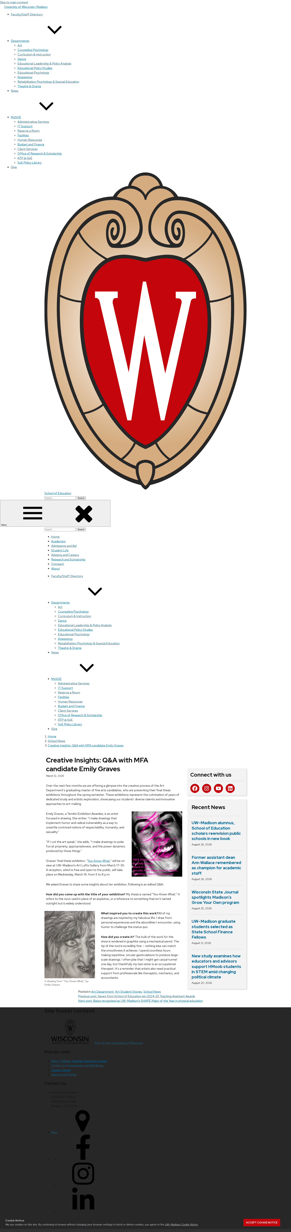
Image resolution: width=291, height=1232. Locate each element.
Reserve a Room (29, 131)
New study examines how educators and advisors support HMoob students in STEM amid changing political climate (216, 966)
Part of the (119, 1043)
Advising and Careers (65, 555)
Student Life (60, 550)
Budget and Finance (31, 144)
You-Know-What (99, 861)
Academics (58, 541)
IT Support (25, 126)
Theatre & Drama (29, 86)
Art (20, 45)
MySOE (16, 117)
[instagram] (83, 1185)
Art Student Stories (128, 992)
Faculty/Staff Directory (27, 14)
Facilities (23, 135)
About (55, 568)
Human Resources (30, 140)
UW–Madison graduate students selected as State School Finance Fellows (214, 929)
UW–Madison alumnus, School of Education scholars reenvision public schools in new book (216, 830)
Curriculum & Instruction (34, 54)
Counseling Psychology (33, 50)
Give (14, 167)
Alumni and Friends (63, 1074)
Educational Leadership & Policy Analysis (44, 63)
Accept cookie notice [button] (262, 1222)
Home (55, 537)
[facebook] (83, 1159)
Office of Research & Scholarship (40, 153)
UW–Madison (25, 7)
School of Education (57, 493)
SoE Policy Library (30, 162)
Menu (4, 525)
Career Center (61, 1070)
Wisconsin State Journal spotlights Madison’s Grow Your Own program (215, 897)
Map (54, 1132)
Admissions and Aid (63, 546)
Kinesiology (25, 77)
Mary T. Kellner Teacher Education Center (79, 1061)
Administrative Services (33, 122)
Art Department (102, 992)
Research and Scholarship (68, 559)
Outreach (57, 564)
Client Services (28, 149)
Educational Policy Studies (35, 68)
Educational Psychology (33, 72)
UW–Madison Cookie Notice (181, 1224)
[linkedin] (83, 1212)
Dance (22, 59)
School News (152, 992)
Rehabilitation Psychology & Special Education (48, 82)
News (14, 91)
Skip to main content (14, 2)
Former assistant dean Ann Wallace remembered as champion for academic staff (216, 865)
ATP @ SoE (25, 158)
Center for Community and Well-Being (77, 1065)
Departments (20, 41)
